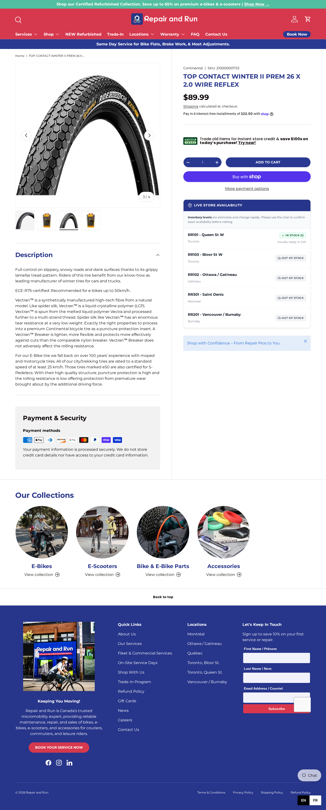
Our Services (130, 643)
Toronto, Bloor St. (203, 662)
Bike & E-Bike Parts (163, 566)
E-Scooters (102, 566)
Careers (125, 720)
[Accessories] (223, 532)
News (123, 710)
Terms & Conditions (211, 792)
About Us (127, 634)
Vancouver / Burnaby (207, 682)
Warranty (169, 34)
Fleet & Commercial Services (145, 653)
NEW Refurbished (83, 34)
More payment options (247, 189)
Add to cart (268, 162)
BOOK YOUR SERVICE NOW (59, 747)
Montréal (196, 634)
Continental (193, 68)
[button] (308, 19)
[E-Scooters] (102, 532)
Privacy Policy (243, 792)
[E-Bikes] (42, 532)
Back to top (163, 597)
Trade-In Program (134, 682)
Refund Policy (131, 691)
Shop (49, 34)
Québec (195, 653)
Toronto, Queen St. (205, 672)
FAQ (195, 34)
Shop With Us (131, 672)
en (303, 800)
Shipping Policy (272, 792)
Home (19, 55)
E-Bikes (42, 566)
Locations (139, 34)
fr (315, 800)
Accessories (223, 566)
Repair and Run (37, 792)
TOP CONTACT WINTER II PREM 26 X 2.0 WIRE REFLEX (57, 55)
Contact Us (216, 34)
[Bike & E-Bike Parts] (163, 532)
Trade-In (115, 34)
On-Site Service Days (138, 662)
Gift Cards (127, 701)
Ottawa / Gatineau (204, 643)
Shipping (190, 106)
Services (23, 34)
